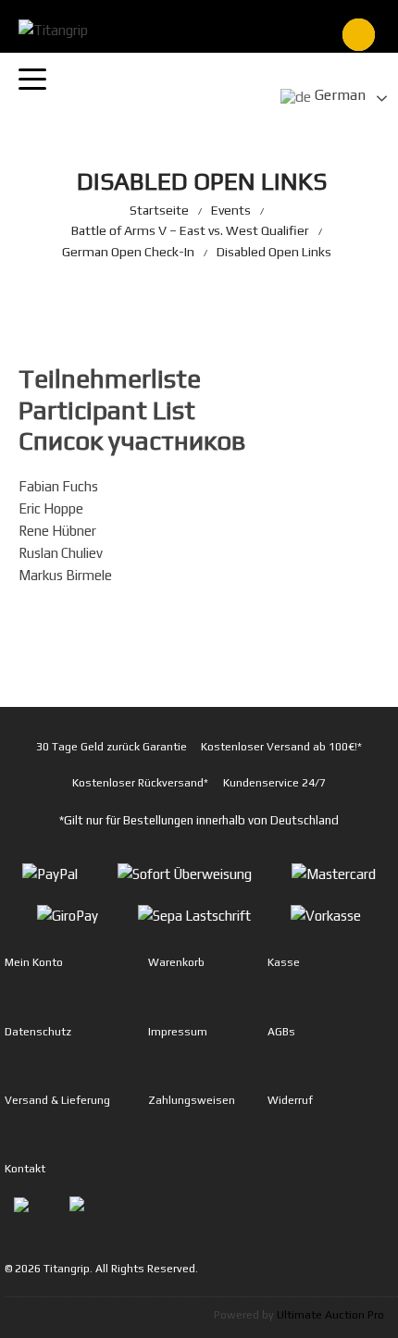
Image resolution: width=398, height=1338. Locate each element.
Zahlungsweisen (191, 1100)
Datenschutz (38, 1031)
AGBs (281, 1031)
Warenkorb (176, 962)
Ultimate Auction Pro (330, 1314)
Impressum (177, 1031)
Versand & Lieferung (57, 1100)
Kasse (283, 962)
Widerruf (290, 1100)
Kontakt (25, 1168)
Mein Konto (34, 962)
